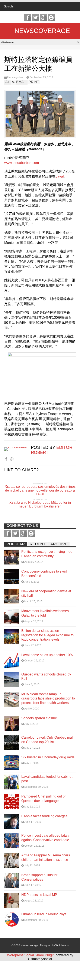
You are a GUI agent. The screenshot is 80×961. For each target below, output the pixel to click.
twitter (35, 17)
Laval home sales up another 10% (47, 655)
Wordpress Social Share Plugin (31, 955)
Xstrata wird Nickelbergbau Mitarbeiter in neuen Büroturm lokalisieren (40, 504)
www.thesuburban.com (21, 163)
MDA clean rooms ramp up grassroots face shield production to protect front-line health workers (48, 698)
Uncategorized (15, 77)
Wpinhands (62, 945)
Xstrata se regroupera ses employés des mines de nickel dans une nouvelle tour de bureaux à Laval (40, 490)
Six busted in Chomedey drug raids (47, 757)
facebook (27, 17)
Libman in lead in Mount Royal (44, 914)
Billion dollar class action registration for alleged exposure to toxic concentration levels (47, 635)
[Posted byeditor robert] (17, 447)
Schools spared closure (39, 718)
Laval (59, 176)
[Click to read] (11, 557)
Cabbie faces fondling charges (44, 816)
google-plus (43, 17)
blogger (51, 17)
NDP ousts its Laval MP (39, 895)
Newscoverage (42, 30)
